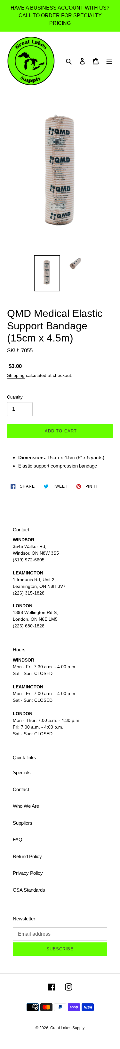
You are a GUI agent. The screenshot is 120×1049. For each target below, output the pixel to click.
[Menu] (109, 61)
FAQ (17, 839)
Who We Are (26, 806)
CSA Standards (29, 890)
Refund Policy (27, 856)
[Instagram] (68, 987)
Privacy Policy (28, 873)
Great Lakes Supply (67, 1028)
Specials (22, 772)
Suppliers (22, 823)
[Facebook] (51, 987)
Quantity (15, 397)
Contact (21, 789)
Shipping (16, 375)
